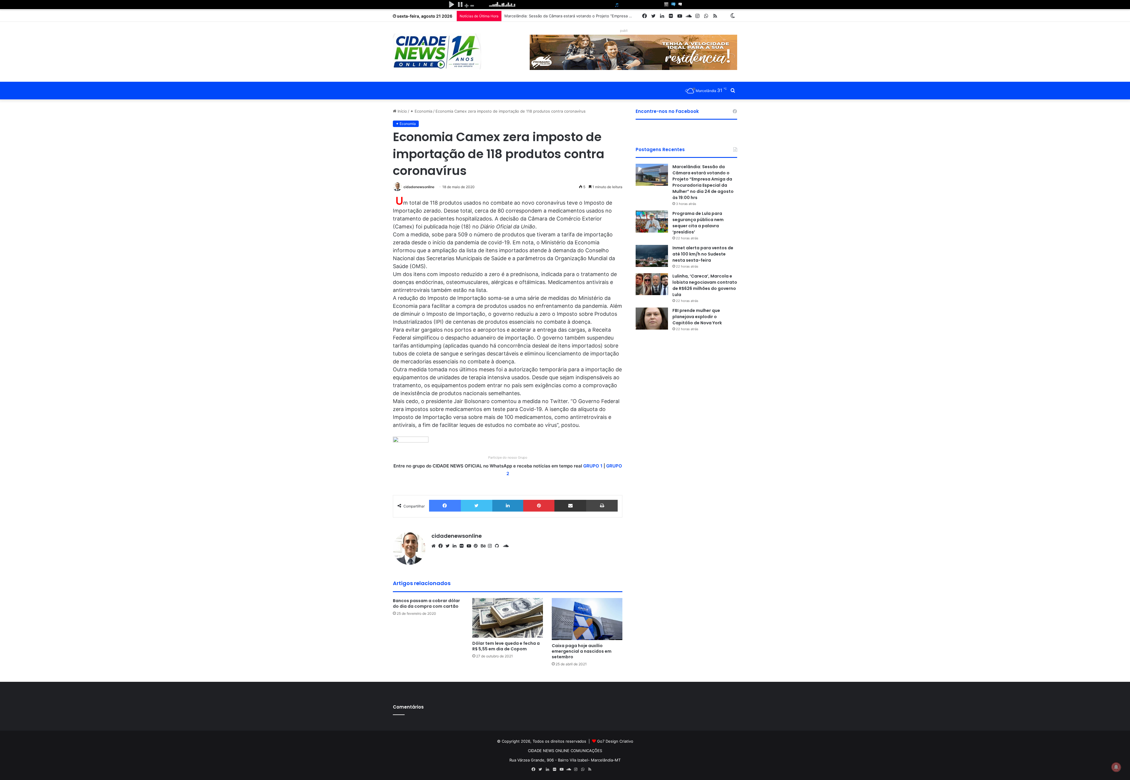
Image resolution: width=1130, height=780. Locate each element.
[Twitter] (476, 506)
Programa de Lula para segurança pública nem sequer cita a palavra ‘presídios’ (698, 223)
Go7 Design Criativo (615, 741)
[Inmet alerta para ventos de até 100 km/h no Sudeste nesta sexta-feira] (652, 256)
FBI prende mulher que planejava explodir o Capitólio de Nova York (697, 317)
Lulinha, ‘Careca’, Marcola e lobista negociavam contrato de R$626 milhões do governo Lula (704, 285)
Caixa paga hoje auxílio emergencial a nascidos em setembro (581, 651)
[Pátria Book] (723, 16)
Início (401, 111)
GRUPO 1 (592, 466)
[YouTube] (470, 545)
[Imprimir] (602, 506)
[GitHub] (498, 545)
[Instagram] (491, 545)
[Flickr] (463, 545)
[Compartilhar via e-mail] (570, 506)
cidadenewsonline (418, 187)
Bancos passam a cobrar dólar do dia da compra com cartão (426, 603)
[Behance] (484, 545)
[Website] (434, 545)
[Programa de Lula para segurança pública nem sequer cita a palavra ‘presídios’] (652, 222)
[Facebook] (445, 506)
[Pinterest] (538, 506)
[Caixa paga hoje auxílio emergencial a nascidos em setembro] (587, 619)
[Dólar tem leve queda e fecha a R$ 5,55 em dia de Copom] (507, 618)
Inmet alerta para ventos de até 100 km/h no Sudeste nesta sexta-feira (702, 254)
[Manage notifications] (1116, 767)
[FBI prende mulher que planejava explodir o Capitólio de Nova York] (652, 319)
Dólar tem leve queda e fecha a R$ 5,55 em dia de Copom (506, 646)
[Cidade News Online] (437, 51)
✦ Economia (421, 111)
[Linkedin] (508, 506)
